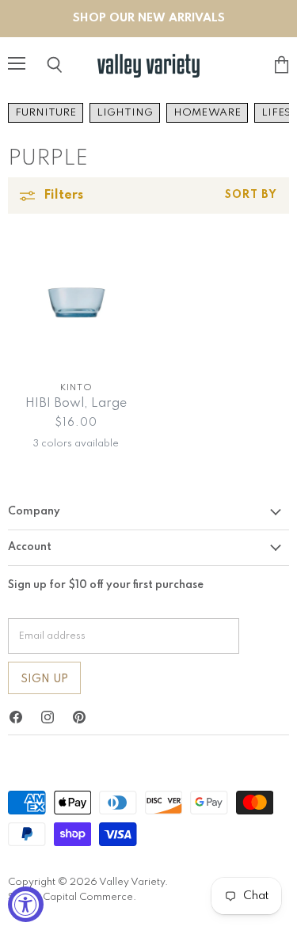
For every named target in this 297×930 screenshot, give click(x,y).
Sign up (44, 679)
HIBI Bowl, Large (76, 403)
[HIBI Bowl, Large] (76, 303)
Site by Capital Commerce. (72, 897)
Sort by (251, 195)
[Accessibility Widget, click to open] (26, 904)
